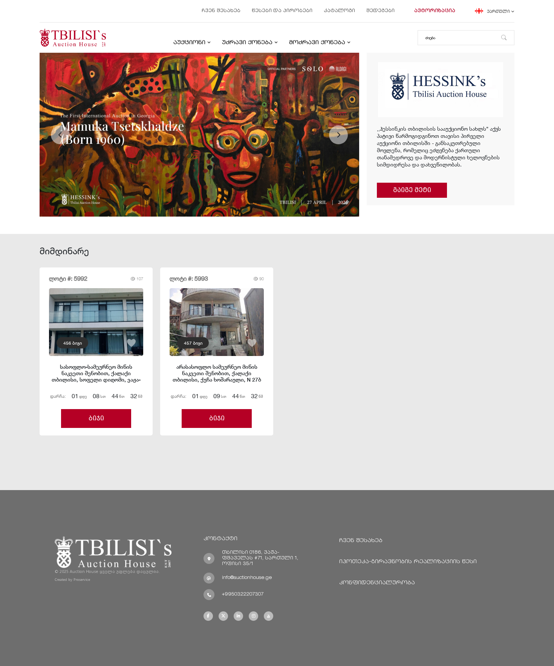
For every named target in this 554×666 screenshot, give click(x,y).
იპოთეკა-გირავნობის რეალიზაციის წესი (408, 562)
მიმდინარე (64, 250)
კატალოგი (339, 11)
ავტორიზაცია (434, 11)
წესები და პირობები (282, 11)
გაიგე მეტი (412, 190)
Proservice (81, 579)
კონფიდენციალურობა (377, 583)
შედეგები (380, 11)
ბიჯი (96, 418)
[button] (60, 134)
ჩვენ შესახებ (221, 11)
